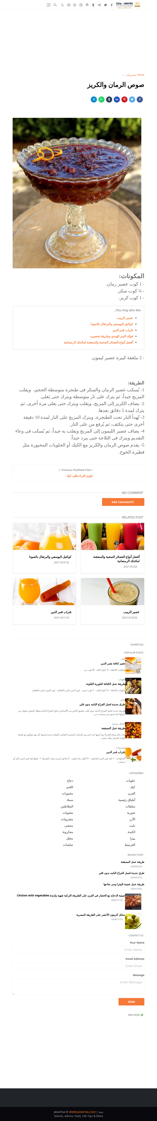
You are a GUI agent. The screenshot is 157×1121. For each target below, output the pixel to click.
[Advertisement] (78, 41)
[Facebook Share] (140, 99)
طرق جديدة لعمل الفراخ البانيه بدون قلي (102, 704)
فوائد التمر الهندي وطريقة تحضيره (111, 336)
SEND (131, 1002)
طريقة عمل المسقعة (113, 728)
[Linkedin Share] (117, 99)
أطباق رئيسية (118, 723)
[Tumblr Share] (109, 99)
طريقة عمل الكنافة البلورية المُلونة (105, 684)
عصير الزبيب (125, 318)
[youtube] (69, 5)
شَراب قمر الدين (122, 330)
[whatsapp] (75, 5)
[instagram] (81, 5)
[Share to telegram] (94, 99)
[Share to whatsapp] (101, 99)
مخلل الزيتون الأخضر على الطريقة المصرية (100, 914)
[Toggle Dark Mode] (62, 5)
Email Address (135, 959)
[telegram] (99, 5)
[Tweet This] (132, 99)
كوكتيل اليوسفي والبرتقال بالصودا (112, 324)
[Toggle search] (55, 5)
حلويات (121, 679)
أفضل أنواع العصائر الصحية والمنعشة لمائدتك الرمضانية (98, 342)
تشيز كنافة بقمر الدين (113, 663)
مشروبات (120, 747)
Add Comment (121, 502)
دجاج (122, 699)
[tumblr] (93, 5)
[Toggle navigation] (48, 5)
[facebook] (112, 5)
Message (138, 975)
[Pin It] (124, 99)
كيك (123, 659)
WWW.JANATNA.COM (82, 1112)
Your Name (137, 942)
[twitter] (105, 5)
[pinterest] (87, 5)
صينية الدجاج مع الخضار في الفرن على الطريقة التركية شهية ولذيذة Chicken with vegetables (71, 895)
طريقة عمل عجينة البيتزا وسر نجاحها (124, 884)
